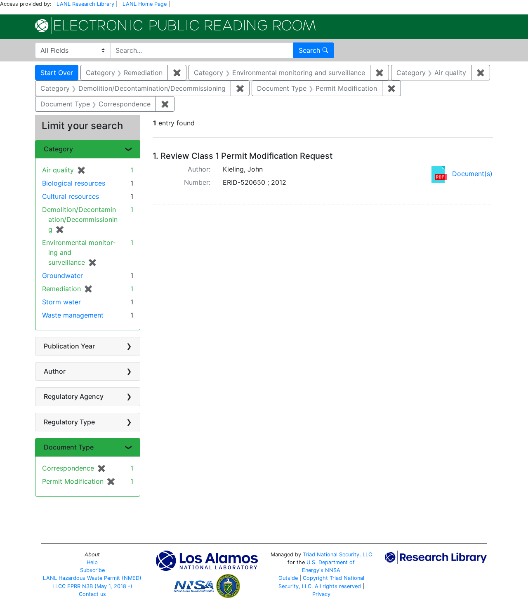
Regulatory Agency (74, 396)
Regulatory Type (69, 422)
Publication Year (69, 346)
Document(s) (472, 174)
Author (55, 371)
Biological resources (73, 183)
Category (58, 149)
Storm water (61, 302)
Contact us (92, 594)
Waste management (73, 315)
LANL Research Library (85, 4)
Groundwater (62, 275)
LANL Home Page (145, 4)
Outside (288, 578)
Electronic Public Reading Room (175, 25)
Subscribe (92, 570)
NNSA (332, 570)
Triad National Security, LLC (337, 554)
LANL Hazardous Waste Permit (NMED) (92, 578)
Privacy (321, 594)
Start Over (56, 72)
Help (92, 562)
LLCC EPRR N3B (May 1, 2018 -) (92, 586)
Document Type (69, 447)
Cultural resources (70, 196)
